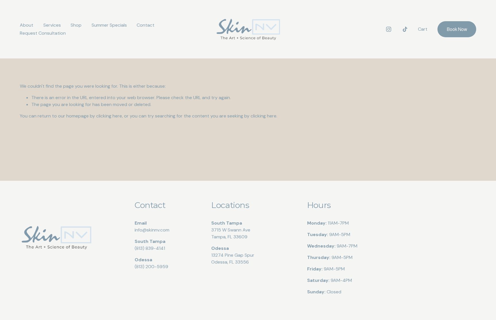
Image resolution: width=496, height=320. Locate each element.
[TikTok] (405, 29)
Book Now (457, 29)
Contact (145, 25)
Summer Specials (109, 25)
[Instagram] (388, 29)
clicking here (109, 116)
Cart (422, 29)
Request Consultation (43, 33)
